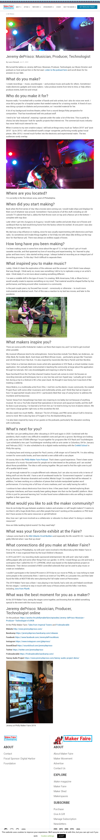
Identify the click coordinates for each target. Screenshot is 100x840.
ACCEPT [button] (61, 836)
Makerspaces (61, 796)
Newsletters (60, 823)
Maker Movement (63, 758)
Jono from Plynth (22, 589)
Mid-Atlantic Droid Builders (41, 536)
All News (10, 14)
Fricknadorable (62, 625)
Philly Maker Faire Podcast (36, 460)
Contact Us (59, 768)
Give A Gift (59, 814)
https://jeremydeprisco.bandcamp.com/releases (37, 633)
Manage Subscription (65, 819)
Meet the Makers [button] (69, 7)
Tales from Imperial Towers (40, 625)
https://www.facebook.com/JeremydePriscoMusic (37, 637)
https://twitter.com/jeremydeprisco (28, 650)
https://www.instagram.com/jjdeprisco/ (33, 641)
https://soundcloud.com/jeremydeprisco (34, 645)
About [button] (18, 7)
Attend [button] (26, 7)
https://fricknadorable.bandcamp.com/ (37, 654)
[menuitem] (19, 7)
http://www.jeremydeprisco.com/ (28, 629)
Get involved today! (87, 7)
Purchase (59, 809)
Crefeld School (81, 445)
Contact (8, 753)
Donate (58, 7)
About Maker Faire (63, 753)
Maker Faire (60, 786)
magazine (62, 781)
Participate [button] (36, 7)
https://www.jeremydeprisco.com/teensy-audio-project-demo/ (52, 658)
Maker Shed (60, 791)
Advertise (59, 763)
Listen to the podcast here (56, 70)
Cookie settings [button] (47, 836)
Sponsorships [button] (48, 7)
